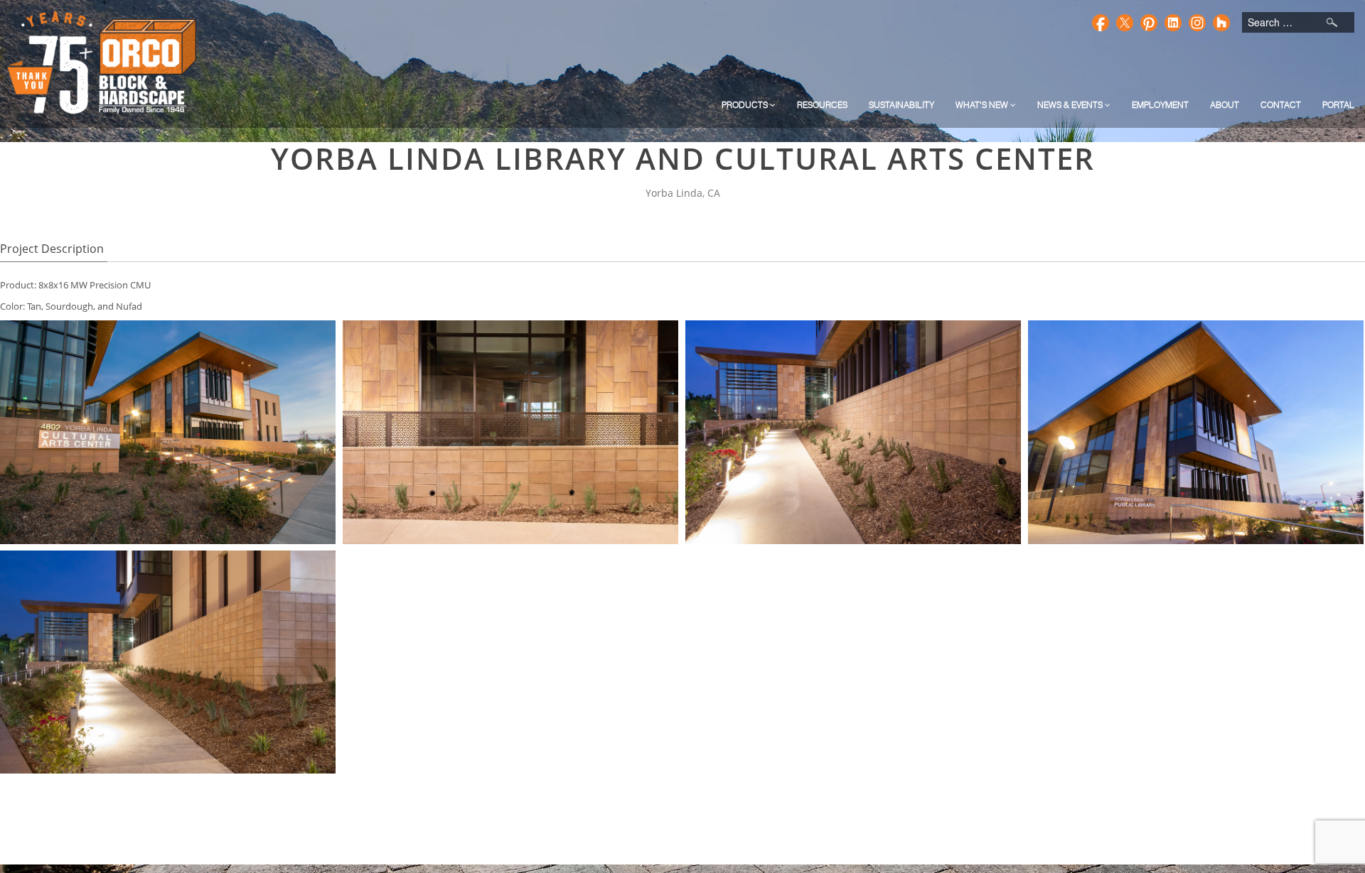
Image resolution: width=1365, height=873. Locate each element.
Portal (1338, 104)
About (1224, 104)
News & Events (1071, 104)
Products (746, 104)
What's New (983, 104)
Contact (1280, 104)
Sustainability (901, 104)
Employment (1160, 104)
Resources (822, 104)
